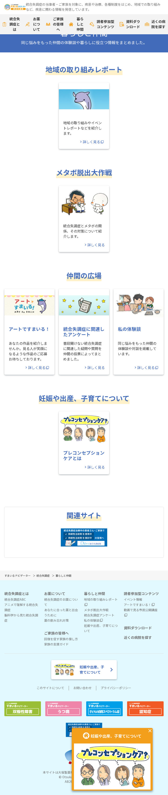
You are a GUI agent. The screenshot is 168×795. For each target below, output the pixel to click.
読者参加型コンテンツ (105, 24)
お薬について (36, 24)
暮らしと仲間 (80, 24)
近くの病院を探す (158, 24)
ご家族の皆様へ (58, 24)
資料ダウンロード (133, 24)
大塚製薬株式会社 (70, 772)
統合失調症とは (14, 24)
